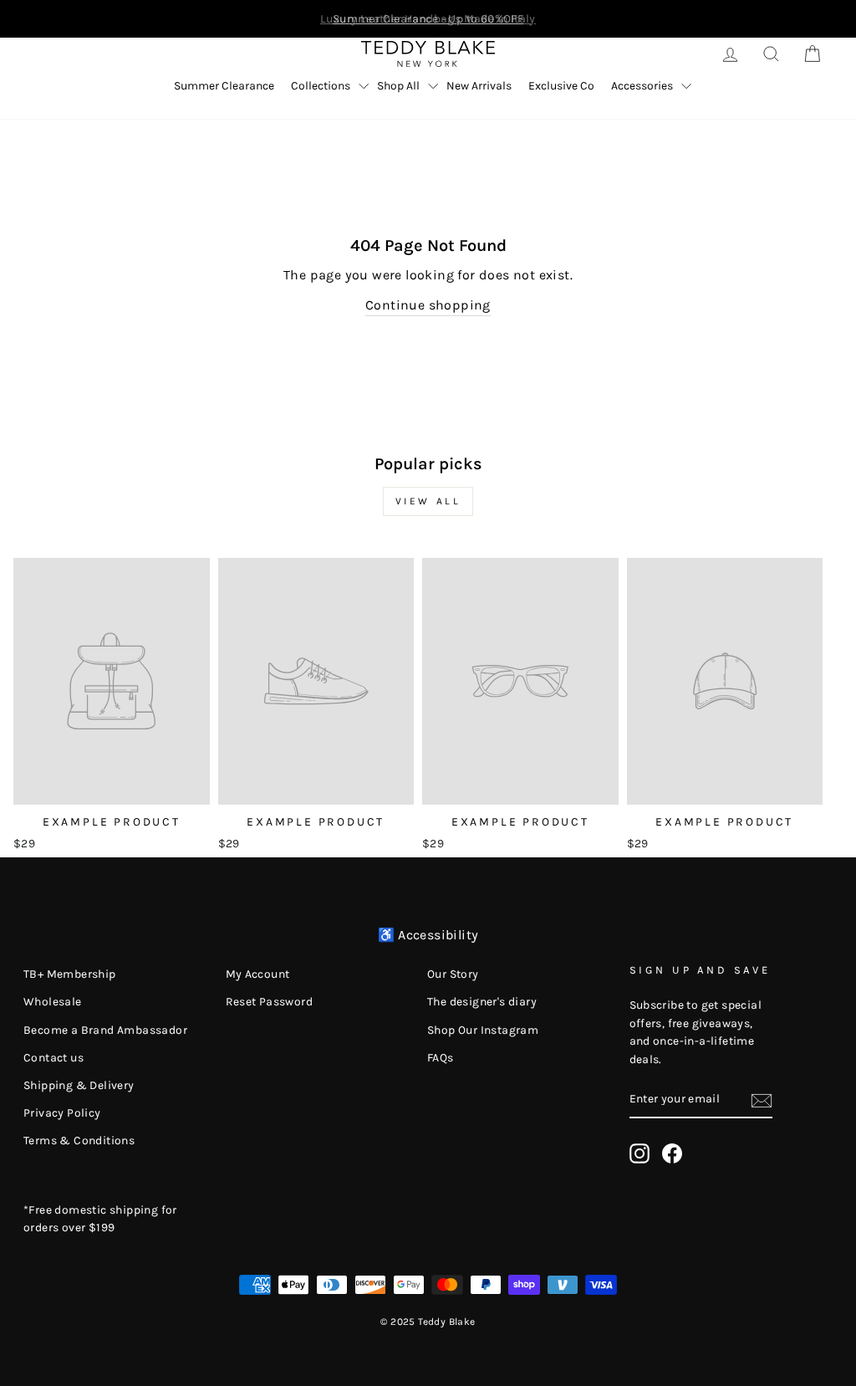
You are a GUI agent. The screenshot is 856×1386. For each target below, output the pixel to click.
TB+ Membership (69, 974)
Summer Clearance (224, 86)
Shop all (398, 86)
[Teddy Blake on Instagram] (639, 1153)
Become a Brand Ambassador (105, 1030)
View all (428, 501)
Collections (320, 86)
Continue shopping (428, 305)
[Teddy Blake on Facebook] (672, 1153)
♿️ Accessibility (428, 935)
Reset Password (269, 1001)
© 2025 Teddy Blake (427, 1321)
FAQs (440, 1057)
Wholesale (52, 1001)
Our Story (453, 974)
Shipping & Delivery (79, 1085)
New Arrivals (479, 86)
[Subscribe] (761, 1100)
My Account (258, 974)
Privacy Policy (62, 1113)
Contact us (53, 1057)
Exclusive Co (561, 86)
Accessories (642, 86)
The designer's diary (482, 1001)
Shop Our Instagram (482, 1030)
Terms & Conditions (79, 1140)
